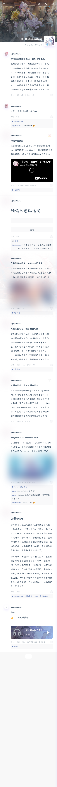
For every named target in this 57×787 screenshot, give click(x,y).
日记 (23, 308)
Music (13, 612)
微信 (13, 117)
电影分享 (34, 185)
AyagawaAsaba (16, 53)
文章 (33, 95)
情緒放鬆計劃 (17, 140)
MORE (50, 503)
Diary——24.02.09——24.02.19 (24, 437)
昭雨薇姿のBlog (31, 39)
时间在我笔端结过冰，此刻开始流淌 (28, 59)
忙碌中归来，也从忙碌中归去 (24, 385)
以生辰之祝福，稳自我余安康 (24, 328)
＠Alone (25, 502)
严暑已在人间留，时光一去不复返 (27, 263)
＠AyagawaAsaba (21, 491)
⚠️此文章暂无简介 (19, 617)
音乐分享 (42, 642)
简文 (13, 95)
